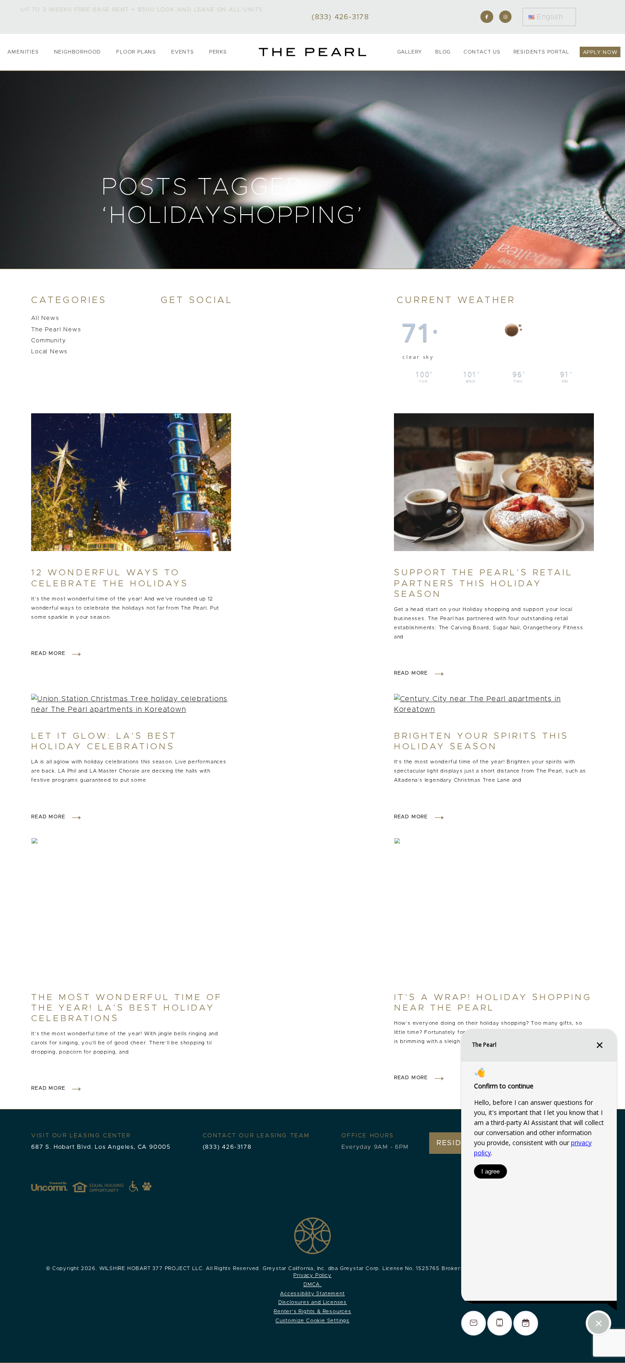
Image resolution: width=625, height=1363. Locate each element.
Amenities (22, 51)
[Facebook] (486, 17)
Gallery (410, 51)
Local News (49, 352)
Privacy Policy (312, 1275)
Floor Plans (136, 51)
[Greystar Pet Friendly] (146, 1186)
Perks (218, 51)
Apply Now (600, 52)
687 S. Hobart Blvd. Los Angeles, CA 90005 (101, 1147)
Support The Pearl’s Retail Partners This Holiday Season (483, 583)
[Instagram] (505, 17)
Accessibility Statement (312, 1293)
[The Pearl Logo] (312, 52)
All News (45, 319)
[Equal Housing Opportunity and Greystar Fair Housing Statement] (105, 1186)
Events (182, 51)
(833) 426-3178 (227, 1147)
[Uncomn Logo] (49, 1186)
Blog (443, 51)
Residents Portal (541, 51)
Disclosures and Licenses (312, 1302)
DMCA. (312, 1284)
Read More (48, 653)
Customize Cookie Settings (312, 1320)
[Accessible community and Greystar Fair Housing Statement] (133, 1186)
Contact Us (482, 51)
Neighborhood (78, 51)
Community (48, 341)
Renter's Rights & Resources (312, 1311)
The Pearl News (56, 330)
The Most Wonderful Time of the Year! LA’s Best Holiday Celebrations (126, 1008)
